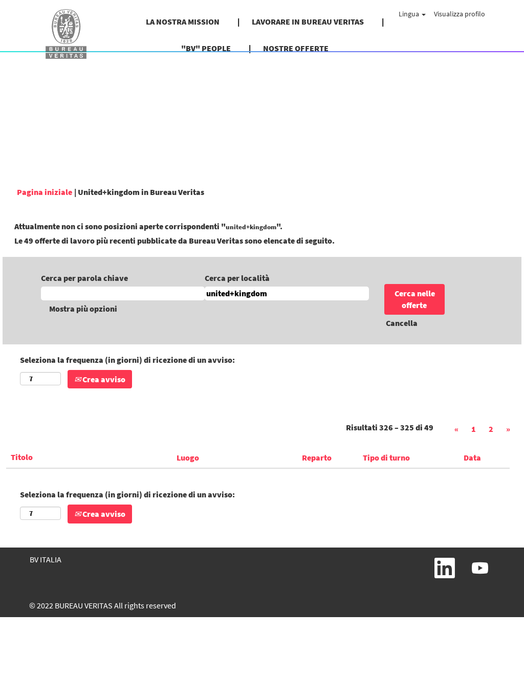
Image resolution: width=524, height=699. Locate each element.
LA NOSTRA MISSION (183, 21)
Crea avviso (103, 379)
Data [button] (472, 457)
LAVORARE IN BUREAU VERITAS (308, 21)
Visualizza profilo (459, 13)
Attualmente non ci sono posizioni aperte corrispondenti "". (148, 226)
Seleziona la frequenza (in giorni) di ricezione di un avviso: (127, 360)
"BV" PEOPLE (206, 48)
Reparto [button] (317, 457)
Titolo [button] (22, 457)
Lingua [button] (410, 13)
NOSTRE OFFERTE (296, 48)
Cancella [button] (402, 323)
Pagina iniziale (44, 192)
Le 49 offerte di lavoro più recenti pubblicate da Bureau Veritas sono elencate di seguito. (174, 240)
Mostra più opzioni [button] (83, 308)
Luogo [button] (188, 457)
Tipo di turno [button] (386, 457)
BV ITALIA (45, 559)
